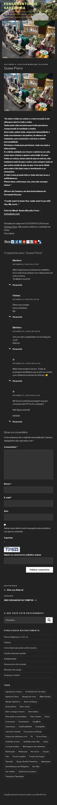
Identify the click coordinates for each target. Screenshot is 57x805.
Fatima (16, 295)
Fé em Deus (41, 736)
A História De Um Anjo (35, 692)
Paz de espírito (19, 756)
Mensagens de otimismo (34, 746)
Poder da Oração (36, 756)
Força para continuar (33, 731)
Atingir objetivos (12, 701)
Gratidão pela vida (31, 741)
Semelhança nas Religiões (17, 766)
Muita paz (23, 751)
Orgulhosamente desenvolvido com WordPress (25, 794)
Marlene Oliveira (38, 64)
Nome (7, 484)
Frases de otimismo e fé (16, 736)
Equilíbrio (37, 721)
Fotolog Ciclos (10, 227)
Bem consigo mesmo (15, 711)
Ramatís (9, 761)
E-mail (8, 497)
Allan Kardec (45, 696)
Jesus (45, 741)
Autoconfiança (30, 701)
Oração (46, 751)
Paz (7, 756)
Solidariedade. (10, 659)
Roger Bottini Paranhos (27, 761)
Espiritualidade (25, 726)
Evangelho (40, 726)
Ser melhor (10, 771)
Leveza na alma (12, 746)
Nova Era (35, 751)
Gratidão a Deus (12, 741)
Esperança (10, 726)
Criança (7, 642)
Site (6, 511)
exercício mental (12, 731)
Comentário (10, 447)
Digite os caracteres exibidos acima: (22, 555)
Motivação (10, 751)
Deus (47, 716)
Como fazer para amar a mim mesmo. (20, 648)
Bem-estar (25, 706)
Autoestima (10, 706)
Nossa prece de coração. (15, 664)
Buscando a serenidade (16, 716)
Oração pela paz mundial (15, 653)
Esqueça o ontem (12, 675)
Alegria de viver (29, 696)
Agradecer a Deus (13, 692)
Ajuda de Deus (12, 696)
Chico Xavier (35, 716)
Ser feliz (35, 766)
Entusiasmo (23, 721)
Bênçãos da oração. (13, 670)
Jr (14, 359)
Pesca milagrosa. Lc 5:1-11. (16, 637)
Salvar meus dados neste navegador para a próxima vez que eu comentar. (27, 530)
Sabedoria (45, 761)
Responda (17, 285)
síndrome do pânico (27, 771)
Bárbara (17, 260)
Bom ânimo (33, 711)
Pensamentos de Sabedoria (21, 6)
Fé (31, 736)
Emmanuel (10, 721)
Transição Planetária (14, 776)
